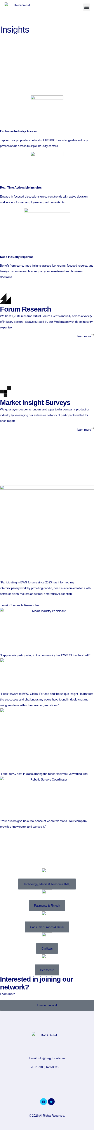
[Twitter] (51, 1101)
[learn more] (92, 334)
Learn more (7, 994)
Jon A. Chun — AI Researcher (20, 605)
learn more (84, 336)
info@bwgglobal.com (51, 1058)
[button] (86, 7)
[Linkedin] (43, 1101)
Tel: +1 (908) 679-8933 (44, 1067)
